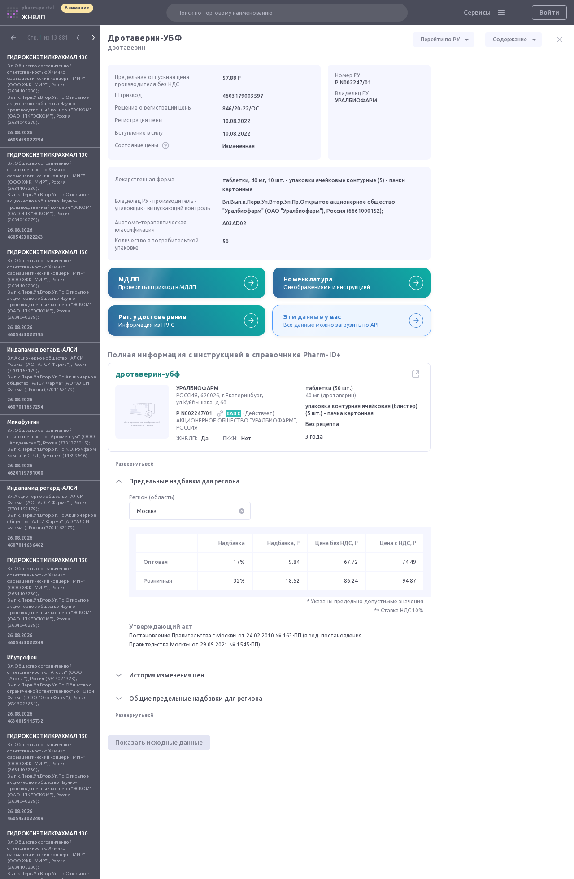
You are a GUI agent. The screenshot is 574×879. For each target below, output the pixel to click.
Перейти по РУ (440, 39)
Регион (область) (151, 497)
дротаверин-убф (147, 374)
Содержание (510, 39)
